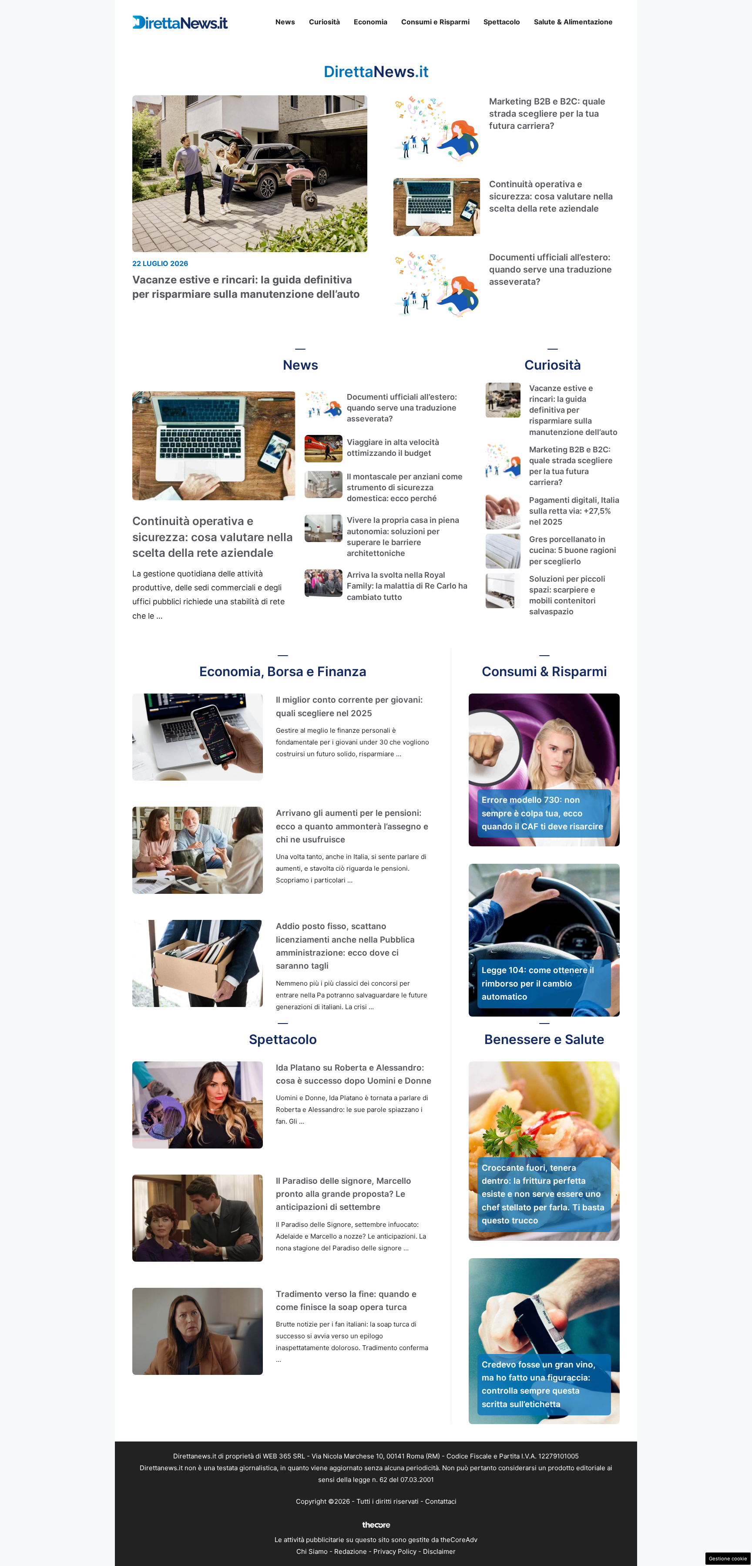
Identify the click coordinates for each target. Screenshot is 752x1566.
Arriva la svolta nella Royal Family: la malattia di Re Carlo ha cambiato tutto (407, 585)
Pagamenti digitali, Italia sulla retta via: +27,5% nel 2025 (574, 510)
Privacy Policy (394, 1551)
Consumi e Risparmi (435, 21)
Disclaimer (439, 1551)
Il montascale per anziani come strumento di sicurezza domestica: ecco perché (405, 487)
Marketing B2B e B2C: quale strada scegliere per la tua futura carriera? (547, 113)
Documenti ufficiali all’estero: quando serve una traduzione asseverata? (550, 269)
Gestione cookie (728, 1559)
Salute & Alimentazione (573, 21)
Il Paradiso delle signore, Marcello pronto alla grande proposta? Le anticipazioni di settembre (343, 1194)
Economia (370, 21)
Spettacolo (501, 21)
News (285, 21)
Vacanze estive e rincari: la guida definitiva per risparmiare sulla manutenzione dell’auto (573, 410)
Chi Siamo (312, 1551)
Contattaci (441, 1501)
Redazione (350, 1551)
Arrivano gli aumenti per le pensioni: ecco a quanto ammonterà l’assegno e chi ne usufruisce (352, 826)
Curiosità (324, 21)
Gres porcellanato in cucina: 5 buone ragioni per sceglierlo (572, 550)
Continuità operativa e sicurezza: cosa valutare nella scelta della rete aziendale (551, 196)
